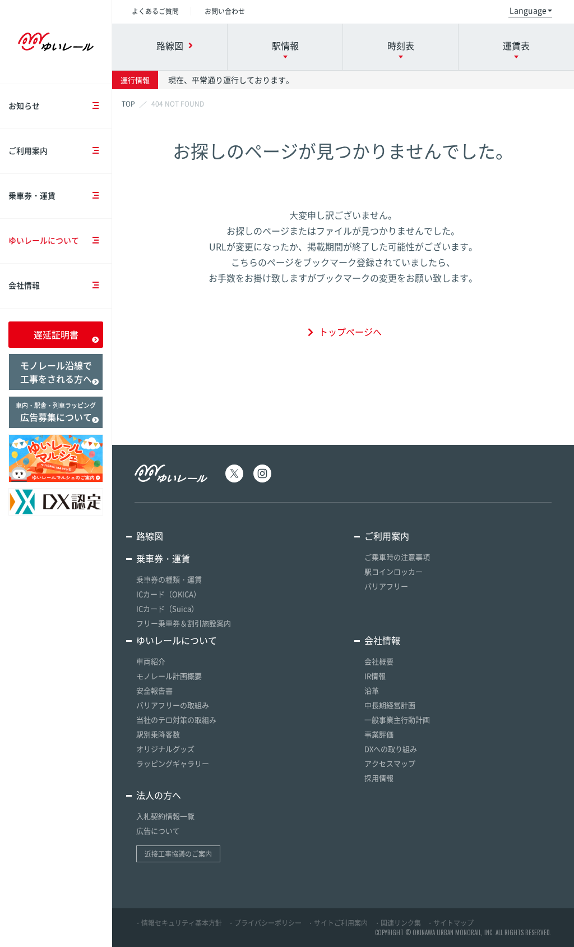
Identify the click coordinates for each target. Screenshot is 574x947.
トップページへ (350, 331)
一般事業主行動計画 (397, 719)
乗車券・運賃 (31, 195)
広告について (158, 830)
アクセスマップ (389, 763)
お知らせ (24, 105)
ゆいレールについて (43, 240)
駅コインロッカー (393, 571)
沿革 (371, 690)
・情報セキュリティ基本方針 (178, 923)
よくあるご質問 (155, 11)
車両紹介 (150, 661)
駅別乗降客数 (158, 734)
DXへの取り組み (390, 748)
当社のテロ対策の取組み (176, 719)
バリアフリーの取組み (172, 705)
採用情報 (379, 778)
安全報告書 (154, 690)
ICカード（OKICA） (168, 594)
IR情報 (375, 675)
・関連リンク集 (397, 923)
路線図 (149, 536)
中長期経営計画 (389, 705)
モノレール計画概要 (169, 675)
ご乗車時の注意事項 (397, 556)
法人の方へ (158, 795)
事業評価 (379, 734)
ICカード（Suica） (167, 608)
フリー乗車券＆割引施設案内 (183, 623)
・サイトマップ (450, 923)
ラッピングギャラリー (172, 763)
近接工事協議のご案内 (178, 854)
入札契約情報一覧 (165, 816)
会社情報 (24, 285)
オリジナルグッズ (165, 748)
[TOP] (128, 104)
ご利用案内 (28, 150)
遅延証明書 (56, 334)
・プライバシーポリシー (265, 923)
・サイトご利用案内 (337, 923)
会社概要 (379, 661)
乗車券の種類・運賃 (169, 579)
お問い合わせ (225, 11)
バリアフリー (386, 586)
